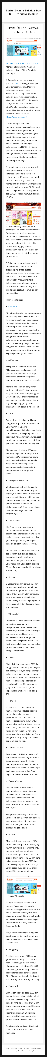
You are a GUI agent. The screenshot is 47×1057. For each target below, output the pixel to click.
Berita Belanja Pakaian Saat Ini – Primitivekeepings (23, 1048)
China (16, 83)
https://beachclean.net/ (16, 117)
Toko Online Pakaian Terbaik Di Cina (22, 63)
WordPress (21, 1051)
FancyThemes (33, 1051)
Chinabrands (14, 306)
